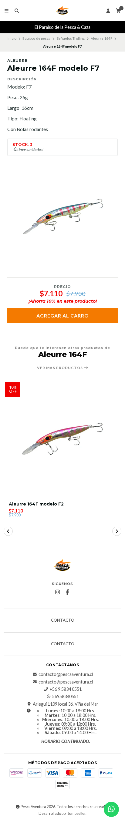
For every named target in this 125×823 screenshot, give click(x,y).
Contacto (62, 620)
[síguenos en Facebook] (67, 592)
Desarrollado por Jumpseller (62, 813)
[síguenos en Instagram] (57, 592)
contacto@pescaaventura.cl (66, 674)
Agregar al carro (62, 315)
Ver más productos (60, 368)
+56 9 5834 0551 (65, 689)
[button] (8, 531)
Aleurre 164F (101, 38)
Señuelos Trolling (71, 38)
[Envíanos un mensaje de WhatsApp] (111, 809)
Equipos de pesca (36, 38)
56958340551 (65, 696)
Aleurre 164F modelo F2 (36, 504)
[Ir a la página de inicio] (62, 10)
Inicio (12, 38)
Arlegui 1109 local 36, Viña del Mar (65, 704)
